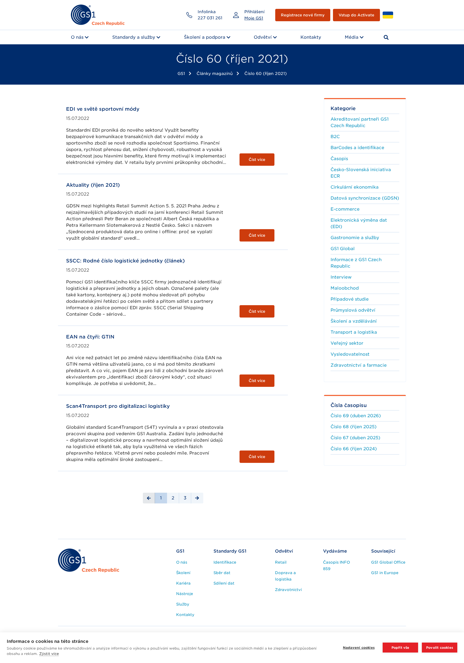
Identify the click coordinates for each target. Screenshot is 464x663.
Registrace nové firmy (303, 15)
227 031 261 (210, 18)
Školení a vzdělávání (354, 321)
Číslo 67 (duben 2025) (355, 437)
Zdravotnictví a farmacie (359, 365)
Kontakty (310, 37)
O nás (77, 37)
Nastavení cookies (359, 648)
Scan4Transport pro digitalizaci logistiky (118, 406)
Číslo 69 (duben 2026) (356, 415)
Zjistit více (49, 654)
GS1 (181, 73)
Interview (341, 277)
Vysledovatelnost (350, 354)
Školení (183, 573)
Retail (281, 562)
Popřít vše (400, 648)
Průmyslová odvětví (353, 310)
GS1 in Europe (384, 573)
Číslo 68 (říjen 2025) (353, 426)
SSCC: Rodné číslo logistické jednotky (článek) (125, 261)
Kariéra (183, 583)
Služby (182, 604)
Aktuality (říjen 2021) (93, 185)
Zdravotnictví (288, 590)
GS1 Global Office (388, 562)
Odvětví (263, 37)
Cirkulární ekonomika (355, 187)
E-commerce (345, 209)
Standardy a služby (133, 37)
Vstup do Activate (356, 15)
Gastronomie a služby (355, 237)
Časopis (339, 158)
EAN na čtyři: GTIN (90, 337)
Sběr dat (221, 573)
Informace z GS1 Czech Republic (356, 263)
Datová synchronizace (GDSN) (365, 198)
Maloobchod (345, 288)
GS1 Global (343, 248)
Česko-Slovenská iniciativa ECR (361, 173)
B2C (335, 136)
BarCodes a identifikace (357, 147)
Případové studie (350, 299)
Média (351, 37)
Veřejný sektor (347, 343)
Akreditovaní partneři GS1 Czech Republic (360, 122)
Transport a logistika (354, 332)
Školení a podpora (204, 37)
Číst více (257, 159)
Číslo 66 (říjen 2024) (354, 448)
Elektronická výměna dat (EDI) (359, 223)
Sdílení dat (223, 583)
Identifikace (224, 562)
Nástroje (184, 594)
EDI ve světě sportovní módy (102, 109)
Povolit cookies (439, 648)
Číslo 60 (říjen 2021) (265, 73)
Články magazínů (215, 73)
